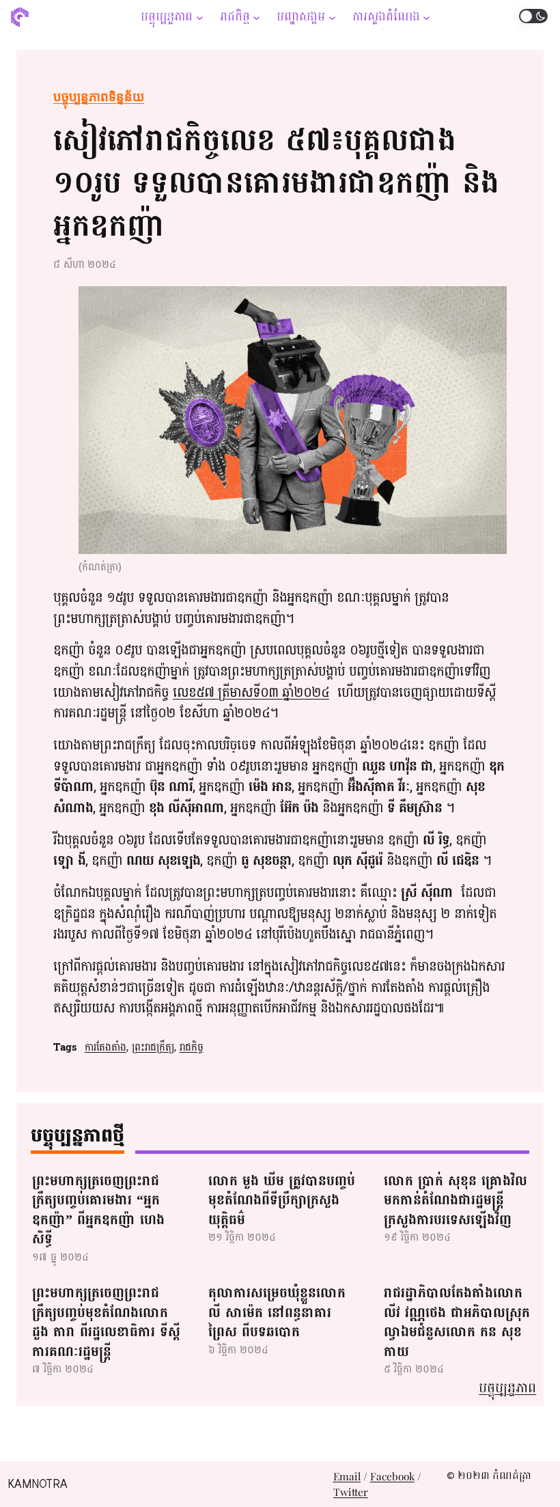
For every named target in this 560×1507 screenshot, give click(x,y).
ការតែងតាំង (105, 1047)
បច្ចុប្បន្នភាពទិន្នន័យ (98, 96)
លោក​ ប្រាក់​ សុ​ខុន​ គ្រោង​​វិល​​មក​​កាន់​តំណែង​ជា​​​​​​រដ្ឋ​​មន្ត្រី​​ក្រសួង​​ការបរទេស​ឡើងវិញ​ (455, 1201)
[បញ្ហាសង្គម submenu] (332, 16)
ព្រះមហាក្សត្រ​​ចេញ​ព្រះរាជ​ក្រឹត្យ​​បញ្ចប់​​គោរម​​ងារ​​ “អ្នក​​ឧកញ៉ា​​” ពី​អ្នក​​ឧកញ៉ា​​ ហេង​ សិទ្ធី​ (98, 1210)
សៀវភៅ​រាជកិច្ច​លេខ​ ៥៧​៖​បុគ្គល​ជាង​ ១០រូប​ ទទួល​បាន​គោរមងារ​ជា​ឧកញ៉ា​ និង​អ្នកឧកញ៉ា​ (276, 183)
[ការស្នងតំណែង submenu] (426, 16)
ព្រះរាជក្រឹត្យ (153, 1047)
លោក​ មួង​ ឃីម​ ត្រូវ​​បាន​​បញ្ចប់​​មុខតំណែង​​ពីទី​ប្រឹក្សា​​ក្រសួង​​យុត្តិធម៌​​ (281, 1201)
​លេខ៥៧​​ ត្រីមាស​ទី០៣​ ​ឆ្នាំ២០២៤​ (251, 692)
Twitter (350, 1491)
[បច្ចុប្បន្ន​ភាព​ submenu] (200, 16)
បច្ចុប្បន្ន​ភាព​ (167, 17)
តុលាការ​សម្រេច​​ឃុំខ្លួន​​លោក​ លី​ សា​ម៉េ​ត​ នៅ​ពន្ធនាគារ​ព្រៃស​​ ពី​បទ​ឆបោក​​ (277, 1313)
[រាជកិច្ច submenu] (256, 16)
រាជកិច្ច (235, 17)
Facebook (392, 1476)
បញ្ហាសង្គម (301, 17)
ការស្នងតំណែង (386, 17)
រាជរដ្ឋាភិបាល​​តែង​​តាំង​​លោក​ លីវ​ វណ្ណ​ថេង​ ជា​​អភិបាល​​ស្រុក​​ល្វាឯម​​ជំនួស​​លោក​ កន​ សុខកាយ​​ (457, 1322)
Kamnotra (38, 1484)
